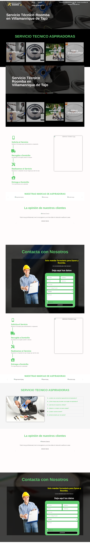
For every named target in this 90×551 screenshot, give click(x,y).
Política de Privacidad (58, 302)
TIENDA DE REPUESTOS (38, 5)
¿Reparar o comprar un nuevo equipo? (59, 408)
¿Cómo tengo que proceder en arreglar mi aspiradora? (63, 401)
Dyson (33, 2)
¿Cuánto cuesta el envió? (55, 411)
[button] (8, 197)
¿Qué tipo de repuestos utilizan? (57, 405)
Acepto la (56, 302)
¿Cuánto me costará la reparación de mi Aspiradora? (63, 398)
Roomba (40, 2)
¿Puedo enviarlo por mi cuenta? (57, 415)
